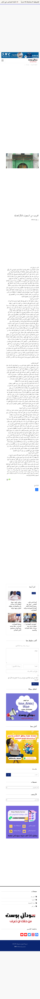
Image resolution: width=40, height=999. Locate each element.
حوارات (33, 593)
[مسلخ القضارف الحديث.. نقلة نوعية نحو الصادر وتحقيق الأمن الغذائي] (14, 617)
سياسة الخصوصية (31, 903)
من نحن (33, 906)
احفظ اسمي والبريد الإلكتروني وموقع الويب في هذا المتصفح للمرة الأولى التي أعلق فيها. (23, 679)
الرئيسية (33, 900)
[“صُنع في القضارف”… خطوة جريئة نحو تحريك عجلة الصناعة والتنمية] (30, 617)
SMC (15, 946)
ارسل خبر (33, 897)
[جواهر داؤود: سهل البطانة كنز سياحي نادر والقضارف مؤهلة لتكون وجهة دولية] (14, 595)
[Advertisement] (20, 27)
